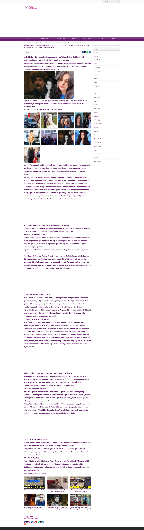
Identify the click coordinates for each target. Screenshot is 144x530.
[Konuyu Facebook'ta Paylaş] (83, 52)
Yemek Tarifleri (97, 161)
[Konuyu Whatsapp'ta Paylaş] (87, 52)
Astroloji (96, 56)
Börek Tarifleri (97, 60)
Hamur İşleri (97, 108)
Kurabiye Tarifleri (98, 123)
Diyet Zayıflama (98, 75)
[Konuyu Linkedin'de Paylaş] (90, 52)
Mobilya (96, 131)
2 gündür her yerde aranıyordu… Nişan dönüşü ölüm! (80, 490)
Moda (95, 135)
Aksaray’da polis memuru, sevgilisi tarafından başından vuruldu (34, 508)
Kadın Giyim (97, 116)
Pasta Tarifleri (97, 142)
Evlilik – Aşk (97, 86)
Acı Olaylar (96, 52)
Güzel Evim (97, 97)
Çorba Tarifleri (97, 67)
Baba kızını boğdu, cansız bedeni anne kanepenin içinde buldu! (57, 508)
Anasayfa (26, 42)
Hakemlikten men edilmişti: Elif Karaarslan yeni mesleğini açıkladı (80, 508)
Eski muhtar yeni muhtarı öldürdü (34, 490)
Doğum (96, 78)
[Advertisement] (72, 24)
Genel (95, 90)
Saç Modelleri (97, 146)
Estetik (95, 82)
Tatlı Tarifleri (97, 157)
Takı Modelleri (97, 153)
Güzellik (96, 101)
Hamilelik (96, 105)
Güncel (30, 42)
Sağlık (95, 150)
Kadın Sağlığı (97, 120)
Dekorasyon (97, 71)
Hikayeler (96, 112)
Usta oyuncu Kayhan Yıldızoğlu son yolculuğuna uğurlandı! (57, 490)
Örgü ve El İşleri (98, 138)
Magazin (96, 127)
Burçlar (95, 63)
